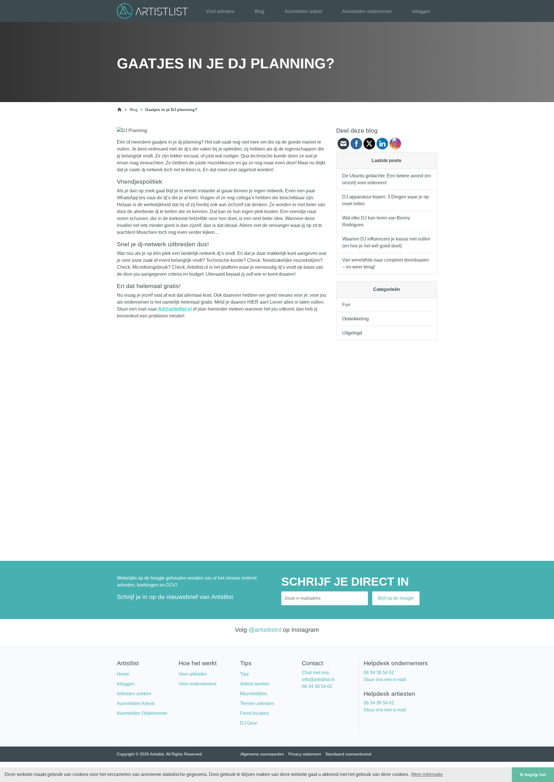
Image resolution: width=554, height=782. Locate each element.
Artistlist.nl (197, 267)
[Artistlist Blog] (153, 10)
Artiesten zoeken (134, 693)
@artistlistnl (265, 629)
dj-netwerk (152, 169)
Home (123, 674)
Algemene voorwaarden (262, 754)
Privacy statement (304, 754)
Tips (244, 674)
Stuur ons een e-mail (385, 679)
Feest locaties (254, 713)
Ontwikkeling (355, 318)
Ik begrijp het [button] (533, 774)
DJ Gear (248, 723)
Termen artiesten (257, 703)
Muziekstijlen (253, 693)
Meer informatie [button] (427, 774)
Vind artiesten (220, 11)
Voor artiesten (193, 674)
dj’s (187, 148)
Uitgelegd (352, 332)
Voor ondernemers (197, 683)
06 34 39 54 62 (317, 686)
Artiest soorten (254, 683)
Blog (259, 11)
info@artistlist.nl (318, 679)
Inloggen (421, 11)
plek (258, 211)
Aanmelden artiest (303, 11)
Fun (346, 304)
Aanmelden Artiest (135, 703)
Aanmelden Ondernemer (142, 713)
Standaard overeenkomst (348, 754)
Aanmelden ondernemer (367, 11)
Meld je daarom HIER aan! (241, 302)
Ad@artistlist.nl (175, 309)
